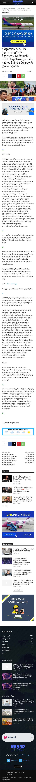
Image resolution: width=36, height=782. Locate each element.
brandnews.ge (12, 284)
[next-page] (6, 506)
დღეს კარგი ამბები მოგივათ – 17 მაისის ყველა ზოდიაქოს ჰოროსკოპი (23, 685)
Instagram (26, 760)
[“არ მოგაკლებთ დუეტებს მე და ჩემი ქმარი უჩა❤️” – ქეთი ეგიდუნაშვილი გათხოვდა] (7, 490)
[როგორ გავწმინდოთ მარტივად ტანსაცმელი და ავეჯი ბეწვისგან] (7, 721)
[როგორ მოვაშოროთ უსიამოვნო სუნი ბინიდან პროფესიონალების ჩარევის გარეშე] (7, 702)
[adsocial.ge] (10, 740)
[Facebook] (10, 76)
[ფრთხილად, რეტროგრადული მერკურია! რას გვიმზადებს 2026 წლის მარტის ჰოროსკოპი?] (7, 583)
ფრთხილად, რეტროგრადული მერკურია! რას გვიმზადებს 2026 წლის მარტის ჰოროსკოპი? (23, 582)
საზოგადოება (11, 8)
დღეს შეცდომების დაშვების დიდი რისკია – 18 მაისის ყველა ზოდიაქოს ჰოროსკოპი (23, 675)
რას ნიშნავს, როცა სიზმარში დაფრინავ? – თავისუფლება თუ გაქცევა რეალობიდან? (23, 572)
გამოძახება (17, 590)
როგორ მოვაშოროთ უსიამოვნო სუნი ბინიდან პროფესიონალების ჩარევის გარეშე (23, 701)
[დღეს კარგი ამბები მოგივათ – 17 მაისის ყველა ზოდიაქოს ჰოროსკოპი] (7, 686)
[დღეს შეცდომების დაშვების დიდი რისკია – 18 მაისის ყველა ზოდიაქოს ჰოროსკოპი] (7, 676)
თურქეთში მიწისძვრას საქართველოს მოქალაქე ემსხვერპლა (29, 458)
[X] (14, 76)
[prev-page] (3, 506)
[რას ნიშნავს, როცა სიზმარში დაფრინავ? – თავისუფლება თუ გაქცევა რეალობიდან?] (7, 572)
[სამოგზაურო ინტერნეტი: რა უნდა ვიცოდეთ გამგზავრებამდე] (7, 551)
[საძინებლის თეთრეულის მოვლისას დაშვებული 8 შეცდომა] (7, 712)
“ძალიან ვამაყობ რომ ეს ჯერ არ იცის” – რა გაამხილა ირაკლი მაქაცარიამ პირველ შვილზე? (23, 499)
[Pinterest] (19, 76)
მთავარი (4, 8)
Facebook (14, 760)
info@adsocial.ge (24, 755)
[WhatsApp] (23, 76)
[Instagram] (20, 760)
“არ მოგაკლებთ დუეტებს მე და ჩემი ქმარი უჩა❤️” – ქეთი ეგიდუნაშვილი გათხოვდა (23, 489)
